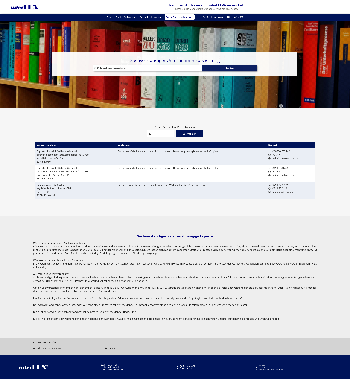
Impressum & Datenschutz (270, 369)
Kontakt (261, 365)
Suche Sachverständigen (179, 17)
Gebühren (113, 348)
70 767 (276, 155)
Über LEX (235, 17)
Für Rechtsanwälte (213, 17)
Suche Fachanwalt (126, 17)
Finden (230, 67)
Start (110, 17)
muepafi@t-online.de (283, 192)
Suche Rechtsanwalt (151, 17)
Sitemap (262, 367)
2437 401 (277, 171)
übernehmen (189, 133)
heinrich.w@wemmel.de (285, 158)
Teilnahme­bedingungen (48, 348)
